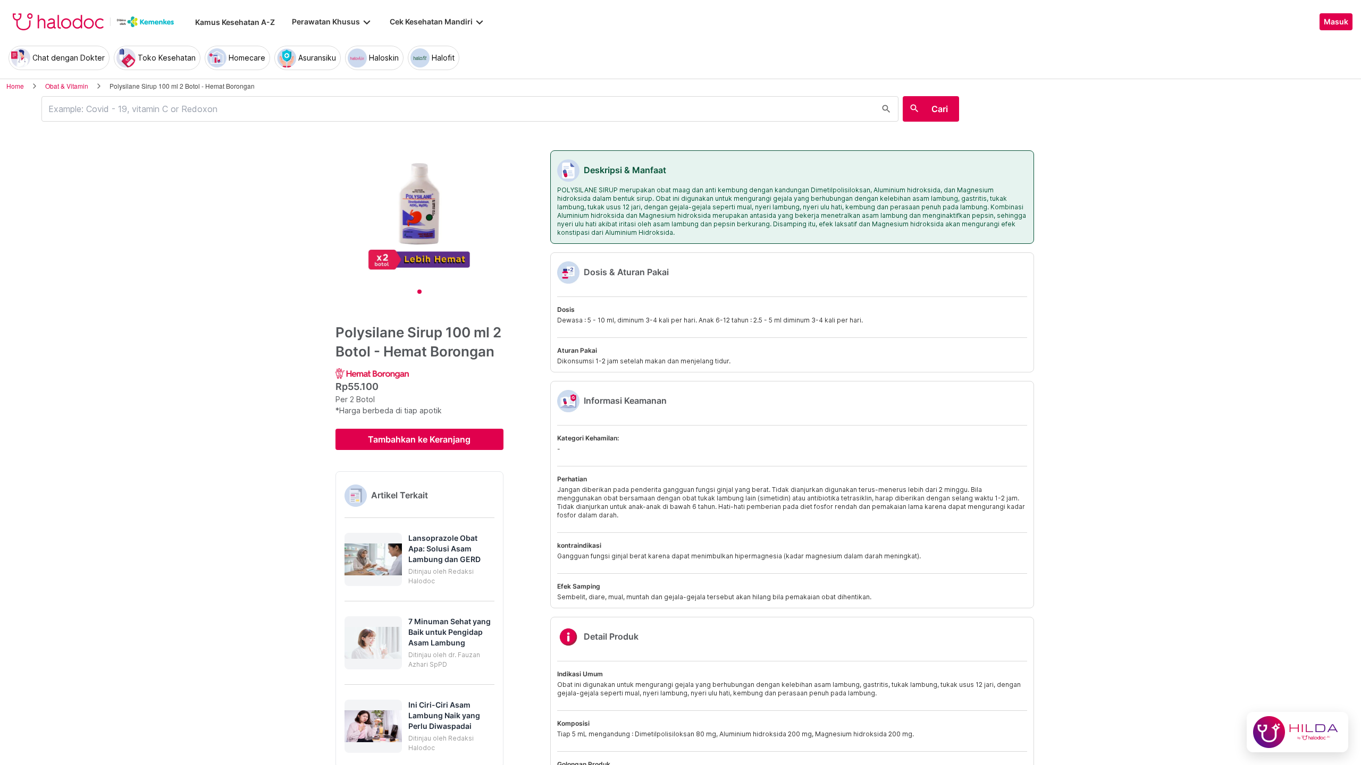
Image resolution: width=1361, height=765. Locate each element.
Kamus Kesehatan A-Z (235, 22)
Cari (939, 109)
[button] (419, 559)
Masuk (1336, 22)
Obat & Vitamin (66, 85)
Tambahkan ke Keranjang (419, 439)
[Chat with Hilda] (1297, 732)
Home (15, 85)
